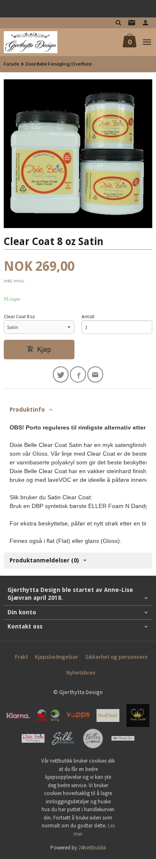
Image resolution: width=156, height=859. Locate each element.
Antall (88, 316)
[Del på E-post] (95, 374)
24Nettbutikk (92, 847)
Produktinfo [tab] (27, 409)
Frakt (21, 656)
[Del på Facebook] (78, 374)
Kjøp (44, 349)
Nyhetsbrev (81, 672)
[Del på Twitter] (61, 374)
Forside (11, 64)
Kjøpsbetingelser (56, 656)
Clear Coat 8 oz (19, 316)
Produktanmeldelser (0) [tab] (44, 560)
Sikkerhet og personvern (116, 656)
